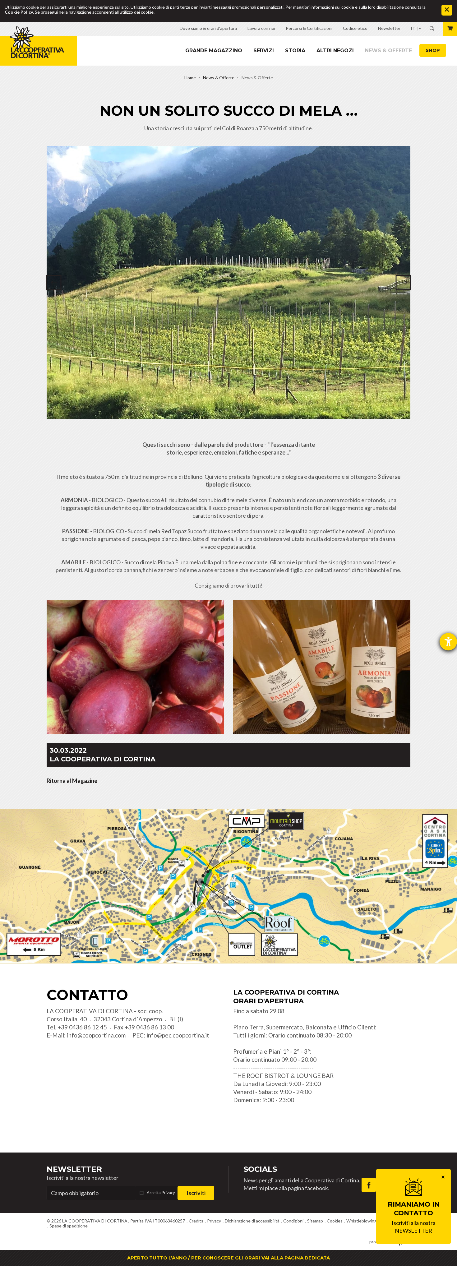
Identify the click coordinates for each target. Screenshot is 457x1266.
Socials (260, 1169)
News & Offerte (388, 50)
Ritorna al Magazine (72, 780)
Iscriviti (196, 1193)
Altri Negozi (335, 50)
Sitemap (315, 1220)
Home (190, 77)
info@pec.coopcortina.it (177, 1035)
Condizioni (293, 1220)
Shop (433, 50)
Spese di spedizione (68, 1225)
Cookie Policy (19, 12)
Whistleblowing (361, 1220)
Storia (295, 50)
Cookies (335, 1220)
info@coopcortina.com (96, 1035)
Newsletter (74, 1169)
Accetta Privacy (161, 1192)
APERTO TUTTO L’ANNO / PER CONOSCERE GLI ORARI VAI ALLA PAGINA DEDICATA (228, 1258)
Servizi (263, 50)
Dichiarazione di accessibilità (252, 1220)
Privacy (214, 1220)
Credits (196, 1220)
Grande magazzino (213, 50)
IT (413, 28)
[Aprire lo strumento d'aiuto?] (448, 641)
